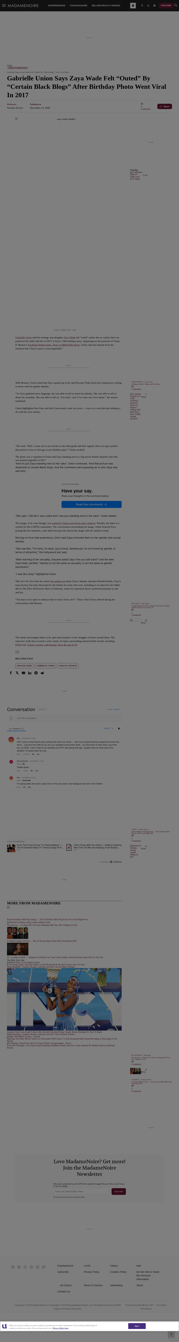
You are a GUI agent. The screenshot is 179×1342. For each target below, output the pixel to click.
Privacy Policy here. (61, 1328)
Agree (137, 1326)
